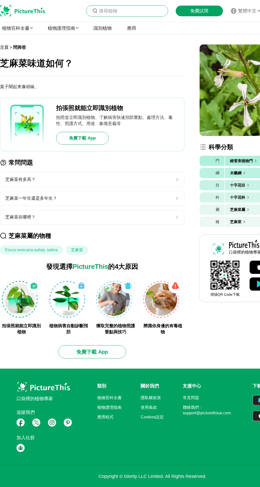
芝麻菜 (77, 250)
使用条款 (149, 407)
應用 (131, 28)
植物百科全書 (109, 398)
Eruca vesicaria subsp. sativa (31, 250)
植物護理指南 (109, 407)
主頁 (4, 47)
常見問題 (191, 398)
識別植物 (102, 28)
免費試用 (199, 10)
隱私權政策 (151, 398)
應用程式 (105, 417)
